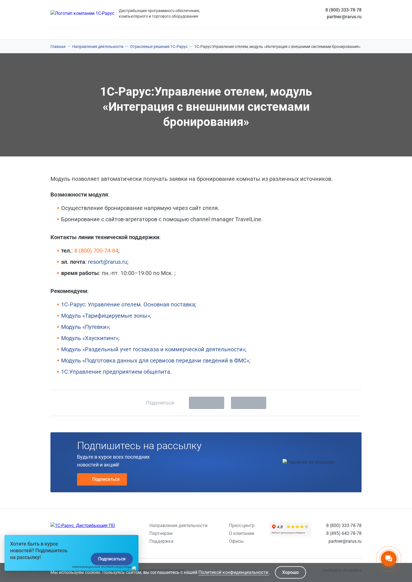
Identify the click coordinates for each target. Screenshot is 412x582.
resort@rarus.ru (107, 261)
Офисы (236, 541)
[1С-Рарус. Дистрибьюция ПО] (82, 525)
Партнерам (161, 533)
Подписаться (106, 479)
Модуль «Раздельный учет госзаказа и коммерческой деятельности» (153, 349)
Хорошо (290, 572)
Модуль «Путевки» (85, 327)
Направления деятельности (178, 525)
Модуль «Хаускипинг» (89, 338)
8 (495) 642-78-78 (344, 533)
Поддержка (161, 541)
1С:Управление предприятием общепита (115, 371)
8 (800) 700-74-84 (96, 250)
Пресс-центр (241, 525)
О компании (241, 533)
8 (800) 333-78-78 (343, 10)
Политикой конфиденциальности (233, 572)
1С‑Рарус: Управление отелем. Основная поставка (128, 304)
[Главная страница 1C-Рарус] (82, 13)
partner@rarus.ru (344, 16)
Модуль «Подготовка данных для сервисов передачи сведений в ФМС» (155, 360)
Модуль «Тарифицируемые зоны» (105, 315)
